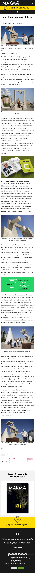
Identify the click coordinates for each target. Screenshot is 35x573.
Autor (3, 454)
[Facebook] (28, 459)
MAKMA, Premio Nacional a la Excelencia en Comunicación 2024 (19, 8)
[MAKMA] (5, 461)
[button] (31, 3)
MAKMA (21, 23)
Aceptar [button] (21, 568)
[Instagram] (32, 459)
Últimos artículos (10, 454)
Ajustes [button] (14, 568)
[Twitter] (30, 459)
